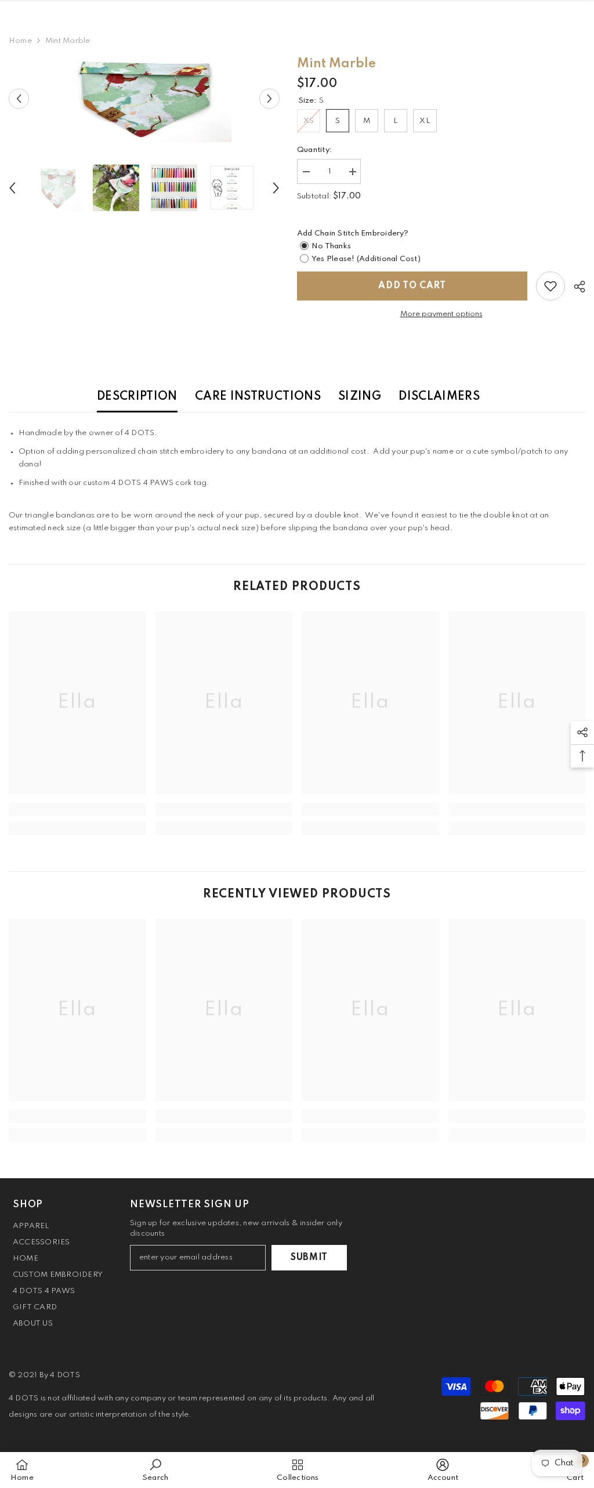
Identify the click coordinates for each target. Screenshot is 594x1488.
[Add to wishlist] (550, 286)
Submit (309, 1257)
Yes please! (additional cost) (366, 259)
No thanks (331, 246)
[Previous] (19, 99)
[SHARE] (575, 287)
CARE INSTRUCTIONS (258, 397)
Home (20, 41)
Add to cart (412, 286)
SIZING (359, 397)
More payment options (441, 314)
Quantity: (314, 150)
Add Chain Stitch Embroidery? (353, 233)
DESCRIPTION (137, 397)
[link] (77, 809)
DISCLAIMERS (439, 397)
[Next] (269, 99)
